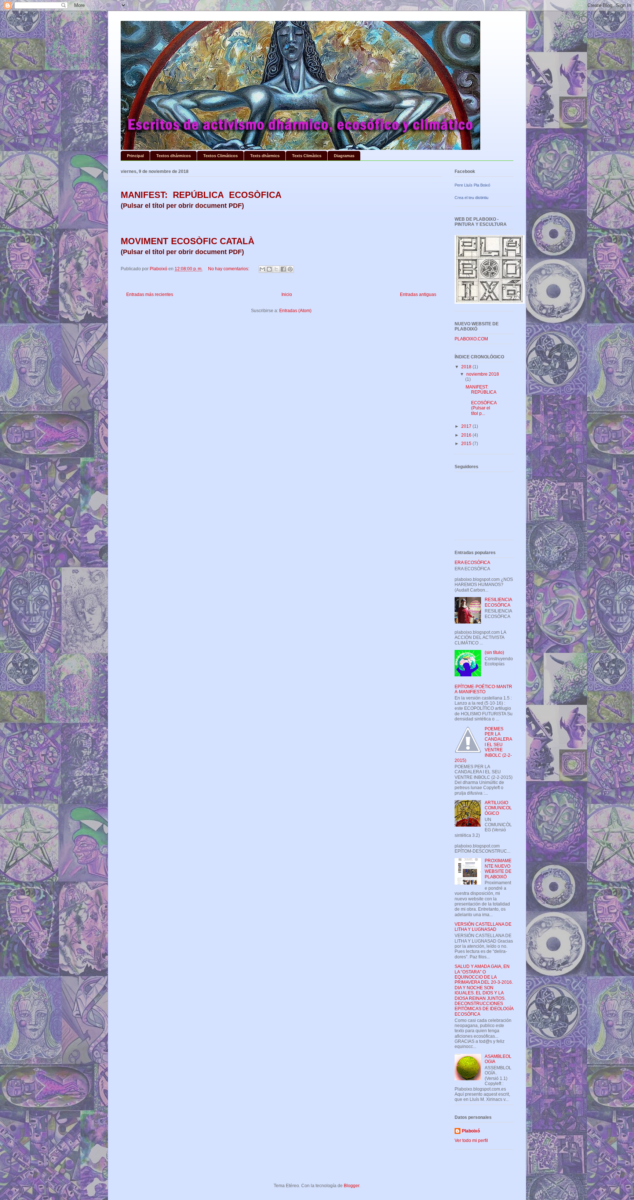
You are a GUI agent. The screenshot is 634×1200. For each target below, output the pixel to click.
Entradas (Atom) (295, 310)
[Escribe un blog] (269, 269)
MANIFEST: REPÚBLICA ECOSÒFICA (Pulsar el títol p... (481, 400)
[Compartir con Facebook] (283, 269)
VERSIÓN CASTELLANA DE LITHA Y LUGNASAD (483, 927)
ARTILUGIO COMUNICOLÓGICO (498, 808)
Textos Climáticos (220, 155)
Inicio (286, 294)
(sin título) (494, 652)
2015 (467, 443)
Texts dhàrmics (265, 155)
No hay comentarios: (229, 268)
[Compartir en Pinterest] (290, 269)
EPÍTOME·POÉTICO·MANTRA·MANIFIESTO (483, 689)
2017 (467, 426)
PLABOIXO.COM (471, 338)
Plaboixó (471, 1131)
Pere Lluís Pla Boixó (472, 185)
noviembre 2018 (482, 374)
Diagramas (344, 155)
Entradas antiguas (418, 294)
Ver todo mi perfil (471, 1140)
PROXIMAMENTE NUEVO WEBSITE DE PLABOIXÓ (498, 868)
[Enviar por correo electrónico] (262, 269)
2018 (467, 366)
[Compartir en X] (276, 269)
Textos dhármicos (173, 155)
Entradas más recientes (149, 294)
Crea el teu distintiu (471, 197)
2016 (467, 435)
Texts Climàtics (306, 155)
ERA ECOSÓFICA (472, 562)
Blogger (351, 1185)
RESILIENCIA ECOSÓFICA (498, 602)
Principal (135, 155)
